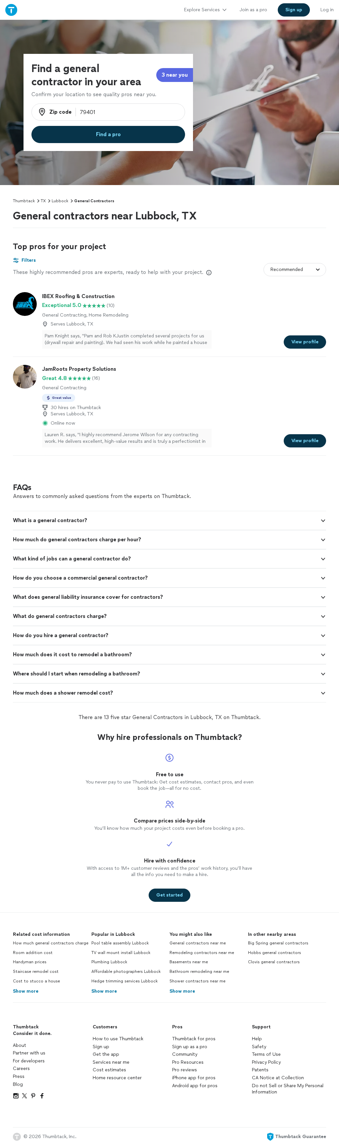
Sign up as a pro (189, 1047)
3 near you (175, 75)
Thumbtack (24, 201)
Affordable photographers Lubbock (126, 971)
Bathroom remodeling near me (199, 971)
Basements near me (189, 962)
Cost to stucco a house (36, 981)
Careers (21, 1068)
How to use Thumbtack (118, 1039)
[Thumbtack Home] (11, 9)
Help (257, 1039)
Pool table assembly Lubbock (120, 943)
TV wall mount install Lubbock (120, 952)
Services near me (111, 1062)
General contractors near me (198, 943)
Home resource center (117, 1078)
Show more (25, 991)
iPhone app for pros (194, 1078)
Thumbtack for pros (194, 1039)
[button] (169, 520)
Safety (259, 1047)
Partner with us (29, 1053)
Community (184, 1054)
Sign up (101, 1047)
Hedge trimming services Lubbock (124, 981)
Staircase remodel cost (36, 971)
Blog (18, 1084)
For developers (29, 1061)
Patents (260, 1070)
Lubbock (60, 201)
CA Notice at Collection (278, 1078)
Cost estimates (109, 1070)
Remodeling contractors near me (202, 952)
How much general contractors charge (50, 943)
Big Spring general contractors (278, 943)
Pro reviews (184, 1070)
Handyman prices (29, 962)
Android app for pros (195, 1086)
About (19, 1045)
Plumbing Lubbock (109, 962)
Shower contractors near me (197, 981)
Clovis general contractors (274, 962)
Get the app (106, 1054)
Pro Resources (188, 1062)
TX (43, 201)
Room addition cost (33, 952)
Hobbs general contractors (274, 952)
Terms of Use (266, 1054)
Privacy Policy (266, 1062)
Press (18, 1076)
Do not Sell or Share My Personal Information (287, 1089)
